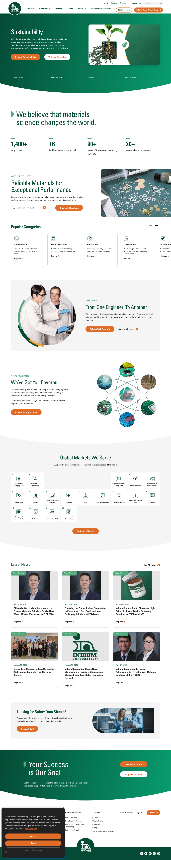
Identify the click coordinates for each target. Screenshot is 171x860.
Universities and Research (35, 484)
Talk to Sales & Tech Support (148, 10)
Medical (69, 502)
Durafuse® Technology (74, 821)
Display (152, 502)
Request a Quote (134, 765)
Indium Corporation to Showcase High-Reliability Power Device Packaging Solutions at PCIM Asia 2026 (135, 611)
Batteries (35, 519)
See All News (150, 565)
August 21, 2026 (71, 604)
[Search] (160, 3)
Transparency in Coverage (103, 831)
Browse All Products (69, 208)
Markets (58, 8)
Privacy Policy (31, 829)
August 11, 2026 (71, 665)
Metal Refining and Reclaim (52, 501)
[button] (81, 67)
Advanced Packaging (68, 518)
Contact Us (136, 3)
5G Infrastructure (119, 502)
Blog (115, 3)
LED (85, 502)
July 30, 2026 (121, 665)
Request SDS (27, 729)
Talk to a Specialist (52, 58)
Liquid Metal (130, 77)
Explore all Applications (26, 413)
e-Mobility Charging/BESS (19, 484)
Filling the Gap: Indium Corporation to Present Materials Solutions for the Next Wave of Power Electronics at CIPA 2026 (34, 611)
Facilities (96, 825)
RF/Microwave (135, 485)
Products (30, 8)
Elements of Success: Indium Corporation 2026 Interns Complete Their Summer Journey (34, 672)
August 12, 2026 (20, 665)
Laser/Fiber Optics (102, 502)
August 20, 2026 (122, 604)
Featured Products (73, 813)
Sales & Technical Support (102, 8)
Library (70, 8)
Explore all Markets (86, 531)
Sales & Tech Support (100, 329)
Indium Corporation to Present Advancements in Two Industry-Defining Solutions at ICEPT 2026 (136, 672)
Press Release (18, 573)
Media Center (98, 821)
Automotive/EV (52, 519)
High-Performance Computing (118, 484)
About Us (82, 8)
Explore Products (23, 58)
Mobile (35, 502)
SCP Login (96, 828)
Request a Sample (133, 775)
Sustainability (56, 77)
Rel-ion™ (92, 77)
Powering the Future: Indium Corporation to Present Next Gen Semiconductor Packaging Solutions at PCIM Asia (85, 611)
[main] (85, 400)
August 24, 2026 (20, 604)
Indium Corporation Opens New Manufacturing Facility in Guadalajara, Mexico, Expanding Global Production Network (84, 673)
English (103, 3)
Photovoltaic (19, 502)
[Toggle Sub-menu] (107, 3)
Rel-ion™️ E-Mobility (74, 830)
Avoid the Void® (71, 817)
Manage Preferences (33, 850)
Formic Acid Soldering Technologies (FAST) (74, 826)
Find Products (124, 10)
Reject (33, 843)
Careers (124, 3)
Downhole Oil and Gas (135, 501)
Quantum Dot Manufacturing (152, 484)
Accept (33, 836)
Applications (44, 8)
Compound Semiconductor (19, 518)
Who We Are (18, 77)
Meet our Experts (126, 329)
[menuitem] (104, 3)
